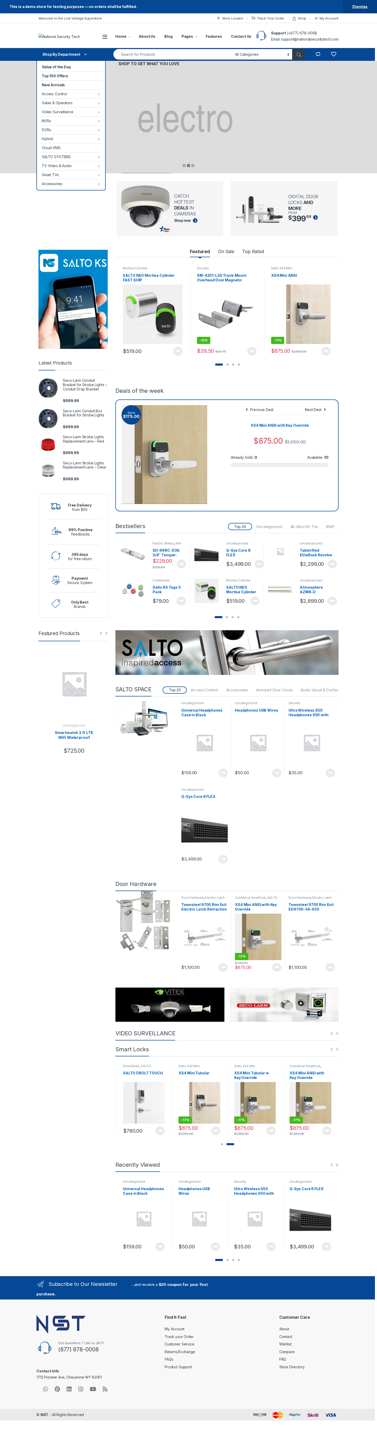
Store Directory (292, 1367)
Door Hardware (192, 898)
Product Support (178, 1367)
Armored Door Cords (274, 689)
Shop (302, 18)
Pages (187, 36)
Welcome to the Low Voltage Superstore (70, 18)
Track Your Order (270, 18)
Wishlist (285, 1344)
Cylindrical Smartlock (250, 898)
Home (120, 36)
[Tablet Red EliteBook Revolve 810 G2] (282, 551)
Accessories (52, 183)
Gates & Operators (57, 103)
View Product (175, 351)
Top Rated (253, 251)
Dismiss (360, 6)
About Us (147, 36)
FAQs (169, 1359)
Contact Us (241, 36)
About (284, 1329)
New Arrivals (53, 85)
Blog (168, 36)
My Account (329, 18)
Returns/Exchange (180, 1352)
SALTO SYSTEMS (56, 157)
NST (44, 1414)
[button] (219, 365)
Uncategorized (269, 526)
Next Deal (313, 409)
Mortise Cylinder (135, 268)
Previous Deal (261, 409)
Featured (200, 251)
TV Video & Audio (57, 166)
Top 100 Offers (55, 76)
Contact (285, 1336)
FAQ (282, 1359)
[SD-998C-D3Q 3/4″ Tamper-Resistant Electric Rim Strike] (135, 554)
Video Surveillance (57, 112)
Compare (287, 1352)
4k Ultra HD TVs (304, 526)
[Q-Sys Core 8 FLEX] (208, 554)
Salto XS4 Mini (281, 268)
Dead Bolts (131, 1066)
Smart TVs (50, 175)
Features (214, 36)
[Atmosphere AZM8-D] (282, 586)
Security (203, 268)
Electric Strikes (163, 543)
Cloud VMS (51, 148)
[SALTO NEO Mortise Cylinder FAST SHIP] (208, 591)
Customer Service (179, 1344)
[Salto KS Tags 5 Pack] (135, 591)
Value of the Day (56, 67)
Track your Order (179, 1336)
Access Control (54, 94)
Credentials (161, 580)
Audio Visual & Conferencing (325, 689)
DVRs (46, 130)
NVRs (46, 121)
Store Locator (232, 18)
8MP (330, 526)
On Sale (226, 251)
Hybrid (47, 139)
